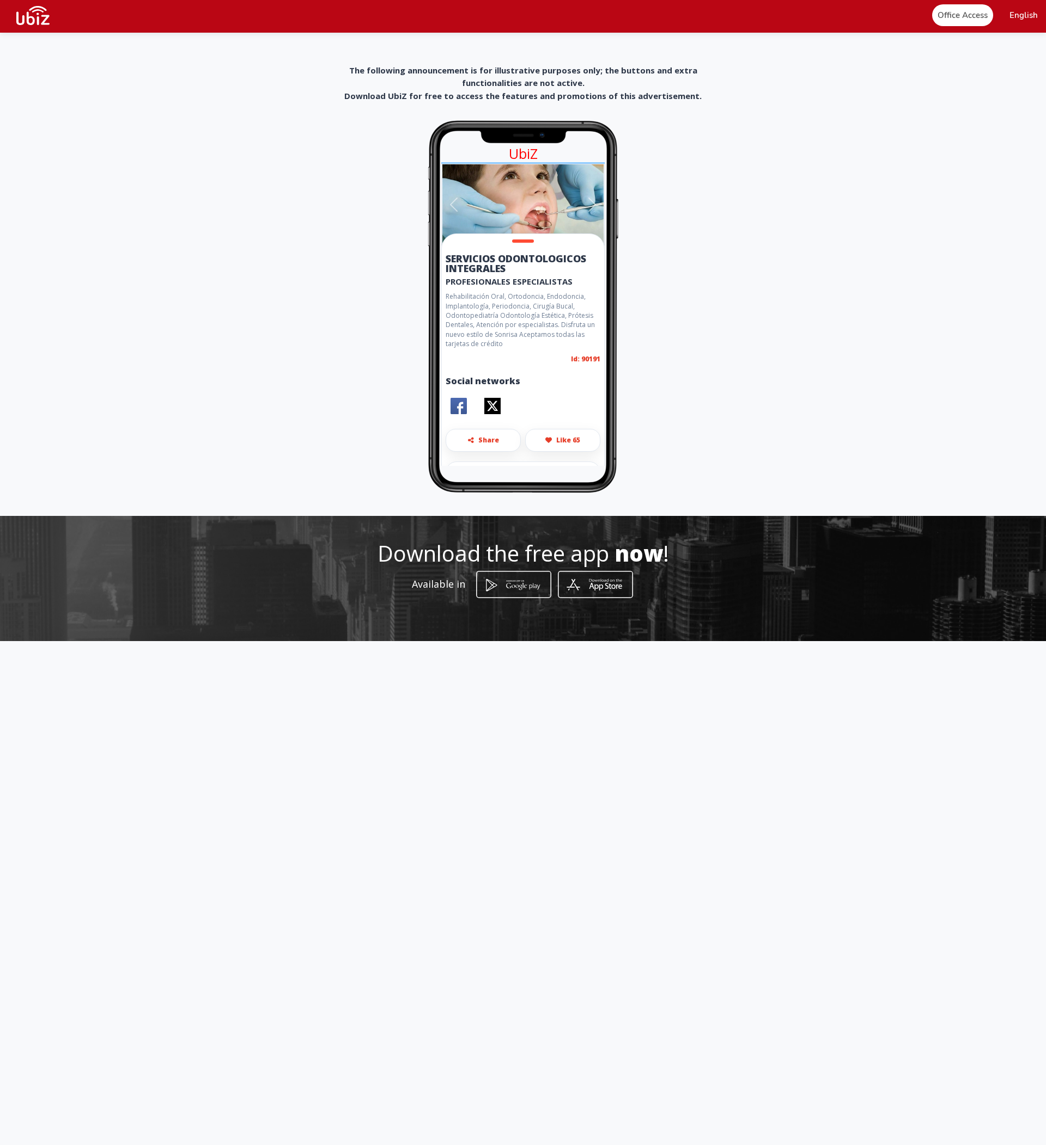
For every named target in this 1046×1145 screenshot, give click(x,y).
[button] (1023, 15)
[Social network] (459, 406)
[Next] (592, 204)
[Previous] (454, 204)
